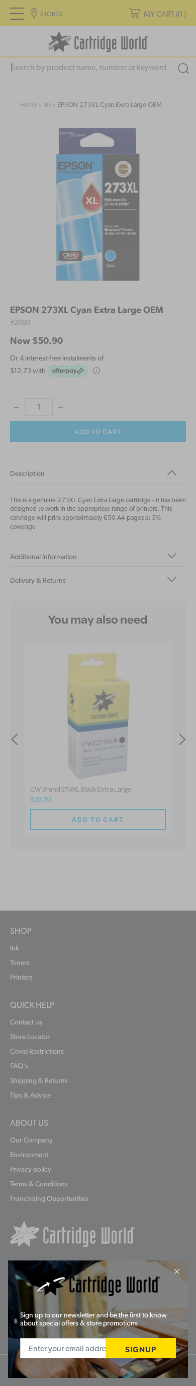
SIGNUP (140, 1349)
